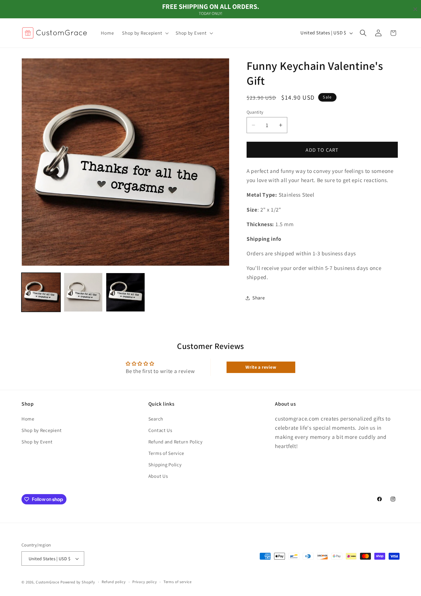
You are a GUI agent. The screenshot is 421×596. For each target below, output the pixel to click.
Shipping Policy (165, 464)
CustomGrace (47, 582)
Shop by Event (36, 442)
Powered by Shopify (77, 582)
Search (155, 419)
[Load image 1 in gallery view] (40, 292)
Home (27, 419)
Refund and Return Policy (175, 442)
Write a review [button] (260, 367)
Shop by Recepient (41, 430)
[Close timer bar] (415, 9)
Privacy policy (144, 582)
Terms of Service (166, 453)
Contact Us (160, 430)
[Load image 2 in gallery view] (83, 292)
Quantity (255, 112)
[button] (145, 33)
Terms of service (178, 582)
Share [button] (258, 298)
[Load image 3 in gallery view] (125, 292)
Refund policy (114, 582)
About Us (158, 476)
